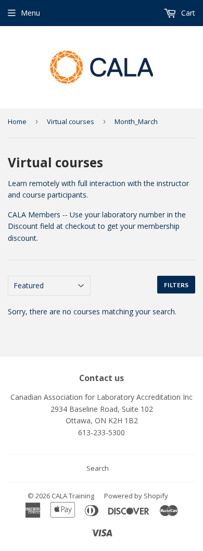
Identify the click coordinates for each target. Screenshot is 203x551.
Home (17, 121)
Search (97, 468)
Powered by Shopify (136, 495)
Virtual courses (70, 121)
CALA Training (73, 495)
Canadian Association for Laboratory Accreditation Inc (101, 397)
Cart (187, 13)
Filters (176, 285)
